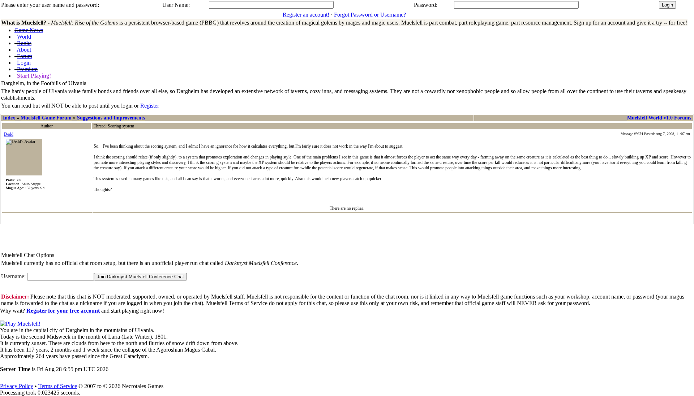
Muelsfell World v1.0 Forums (659, 118)
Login (24, 63)
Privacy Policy (16, 386)
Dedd (8, 134)
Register (149, 106)
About (24, 50)
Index (9, 118)
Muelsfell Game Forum (46, 118)
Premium (27, 69)
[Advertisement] (42, 238)
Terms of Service (57, 386)
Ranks (24, 43)
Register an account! (306, 15)
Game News (28, 30)
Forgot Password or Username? (370, 15)
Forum (24, 56)
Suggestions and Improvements (111, 118)
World (24, 37)
